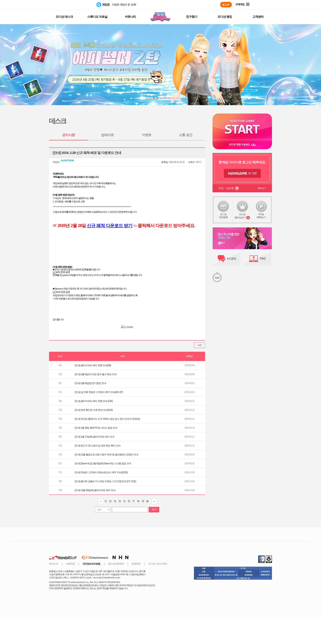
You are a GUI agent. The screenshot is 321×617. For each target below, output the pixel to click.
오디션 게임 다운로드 (242, 144)
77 (133, 501)
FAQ (257, 258)
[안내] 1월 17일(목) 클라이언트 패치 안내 (94, 436)
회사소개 (53, 563)
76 (129, 501)
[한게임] (81, 4)
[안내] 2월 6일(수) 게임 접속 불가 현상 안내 (95, 374)
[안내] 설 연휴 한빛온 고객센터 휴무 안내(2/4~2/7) (99, 392)
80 (147, 501)
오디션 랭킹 (225, 16)
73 (115, 501)
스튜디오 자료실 (97, 16)
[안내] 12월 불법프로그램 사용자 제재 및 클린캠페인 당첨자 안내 (106, 454)
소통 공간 (185, 135)
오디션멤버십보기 (240, 216)
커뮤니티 (130, 16)
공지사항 (68, 135)
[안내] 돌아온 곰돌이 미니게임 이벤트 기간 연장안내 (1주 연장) (105, 481)
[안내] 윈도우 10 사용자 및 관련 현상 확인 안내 (97, 445)
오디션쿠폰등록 (223, 216)
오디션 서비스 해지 (157, 563)
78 (138, 501)
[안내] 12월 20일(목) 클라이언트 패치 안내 (95, 490)
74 (119, 501)
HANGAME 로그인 (242, 173)
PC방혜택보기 (261, 216)
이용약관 (70, 563)
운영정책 (136, 563)
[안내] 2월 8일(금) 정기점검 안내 (90, 383)
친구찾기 (191, 16)
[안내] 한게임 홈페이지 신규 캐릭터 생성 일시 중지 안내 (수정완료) (107, 418)
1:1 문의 (227, 258)
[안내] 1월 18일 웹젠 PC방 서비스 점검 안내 (96, 427)
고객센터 (258, 16)
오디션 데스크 (64, 16)
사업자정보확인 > (138, 574)
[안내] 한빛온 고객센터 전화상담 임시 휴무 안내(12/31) (101, 472)
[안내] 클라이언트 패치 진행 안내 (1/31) (94, 401)
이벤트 (146, 135)
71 (105, 501)
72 (110, 501)
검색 (154, 509)
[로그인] (226, 4)
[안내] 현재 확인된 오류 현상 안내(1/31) (94, 410)
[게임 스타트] (242, 127)
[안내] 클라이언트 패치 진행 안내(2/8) (93, 365)
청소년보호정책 (116, 563)
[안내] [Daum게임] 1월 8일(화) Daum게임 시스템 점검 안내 (103, 463)
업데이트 (107, 135)
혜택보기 (262, 188)
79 (143, 501)
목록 (199, 345)
